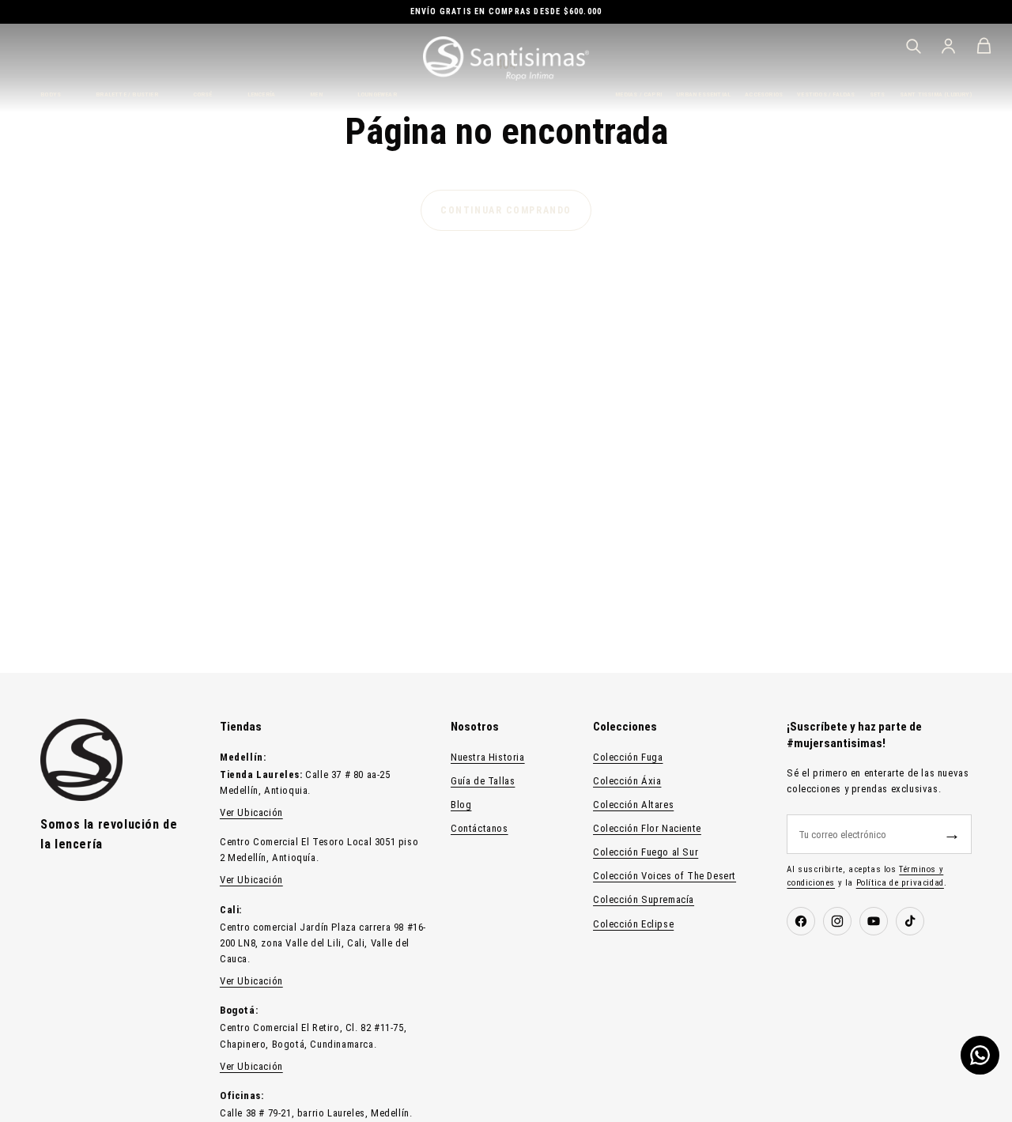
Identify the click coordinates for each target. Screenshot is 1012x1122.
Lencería (261, 94)
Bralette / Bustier (127, 94)
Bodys (50, 94)
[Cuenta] (948, 46)
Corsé (203, 94)
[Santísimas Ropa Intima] (506, 58)
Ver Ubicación (251, 812)
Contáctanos (479, 828)
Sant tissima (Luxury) (936, 94)
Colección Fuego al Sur (645, 852)
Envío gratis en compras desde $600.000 (506, 11)
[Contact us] (980, 1055)
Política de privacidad (900, 883)
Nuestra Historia (488, 757)
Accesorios (764, 94)
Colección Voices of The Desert (664, 876)
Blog (461, 804)
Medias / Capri (638, 94)
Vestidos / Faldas (826, 94)
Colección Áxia (627, 781)
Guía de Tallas (483, 781)
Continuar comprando (506, 210)
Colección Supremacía (643, 899)
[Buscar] (913, 46)
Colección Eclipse (633, 924)
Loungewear (377, 94)
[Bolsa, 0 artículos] (984, 46)
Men (316, 94)
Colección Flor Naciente (647, 828)
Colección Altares (633, 804)
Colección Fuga (628, 757)
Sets (878, 94)
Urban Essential (703, 94)
